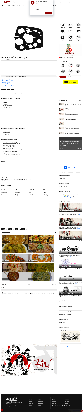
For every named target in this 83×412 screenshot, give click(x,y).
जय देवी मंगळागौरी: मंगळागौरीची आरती (67, 210)
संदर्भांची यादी (54, 403)
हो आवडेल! (48, 13)
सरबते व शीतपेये (17, 192)
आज (5, 5)
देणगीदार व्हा (31, 403)
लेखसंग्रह (53, 397)
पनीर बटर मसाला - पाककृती (33, 260)
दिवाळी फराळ (31, 195)
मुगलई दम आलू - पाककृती (6, 241)
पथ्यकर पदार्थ (3, 191)
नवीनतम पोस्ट (4, 284)
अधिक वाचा (78, 228)
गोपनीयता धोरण (40, 401)
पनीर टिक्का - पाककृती (5, 260)
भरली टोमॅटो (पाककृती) (6, 82)
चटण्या (30, 191)
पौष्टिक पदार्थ (45, 189)
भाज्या (16, 189)
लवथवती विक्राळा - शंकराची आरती (66, 253)
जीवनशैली (13, 5)
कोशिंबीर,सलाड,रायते (46, 188)
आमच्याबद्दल (31, 397)
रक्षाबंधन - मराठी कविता (64, 279)
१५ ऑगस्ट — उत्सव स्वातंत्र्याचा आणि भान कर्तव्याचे (72, 128)
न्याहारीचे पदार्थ (17, 188)
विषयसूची (53, 399)
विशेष (27, 5)
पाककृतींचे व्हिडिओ (46, 195)
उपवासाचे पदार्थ (31, 189)
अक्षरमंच (66, 113)
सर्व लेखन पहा (10, 180)
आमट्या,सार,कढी (31, 188)
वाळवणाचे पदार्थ (3, 195)
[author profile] (3, 59)
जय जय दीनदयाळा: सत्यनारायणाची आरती (67, 238)
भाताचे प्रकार (31, 194)
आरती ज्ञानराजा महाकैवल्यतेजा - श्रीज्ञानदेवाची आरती (69, 293)
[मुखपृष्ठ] (2, 5)
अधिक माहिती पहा (4, 180)
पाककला (9, 185)
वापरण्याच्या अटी (40, 403)
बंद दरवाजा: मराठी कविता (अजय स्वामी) (70, 119)
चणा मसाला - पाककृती (5, 279)
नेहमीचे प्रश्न (30, 405)
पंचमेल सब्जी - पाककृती (5, 251)
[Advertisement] (29, 68)
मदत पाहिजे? (67, 401)
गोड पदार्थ (16, 194)
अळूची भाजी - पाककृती (32, 269)
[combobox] (38, 9)
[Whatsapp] (67, 2)
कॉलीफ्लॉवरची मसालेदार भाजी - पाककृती (35, 241)
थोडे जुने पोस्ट (54, 284)
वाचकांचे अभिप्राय (67, 397)
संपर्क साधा (30, 399)
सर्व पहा (80, 100)
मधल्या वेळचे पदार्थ (4, 192)
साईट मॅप (39, 405)
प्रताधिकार (39, 397)
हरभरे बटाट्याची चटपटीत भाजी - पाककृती (8, 85)
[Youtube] (56, 2)
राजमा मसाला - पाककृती (32, 251)
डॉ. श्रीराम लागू (79, 148)
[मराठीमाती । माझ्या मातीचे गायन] (14, 3)
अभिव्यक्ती (18, 5)
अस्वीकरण (39, 399)
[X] (58, 2)
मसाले (16, 191)
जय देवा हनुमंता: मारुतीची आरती (66, 266)
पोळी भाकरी (3, 189)
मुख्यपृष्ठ (29, 284)
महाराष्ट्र (9, 5)
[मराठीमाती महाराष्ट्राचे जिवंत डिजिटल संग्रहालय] (70, 50)
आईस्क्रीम (44, 192)
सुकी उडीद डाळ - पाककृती (6, 78)
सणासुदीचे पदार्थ (17, 195)
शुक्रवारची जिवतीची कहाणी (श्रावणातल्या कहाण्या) (69, 225)
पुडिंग (30, 192)
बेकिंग (2, 194)
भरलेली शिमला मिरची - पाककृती (7, 80)
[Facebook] (60, 2)
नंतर (40, 13)
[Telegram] (69, 2)
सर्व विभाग (66, 403)
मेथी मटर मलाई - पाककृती (32, 279)
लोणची (44, 191)
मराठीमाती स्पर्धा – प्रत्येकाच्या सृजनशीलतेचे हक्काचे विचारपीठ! (10, 375)
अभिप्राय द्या (66, 399)
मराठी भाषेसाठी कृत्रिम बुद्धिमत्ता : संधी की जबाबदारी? (72, 133)
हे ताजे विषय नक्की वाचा (64, 100)
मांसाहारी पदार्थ (45, 194)
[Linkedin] (65, 2)
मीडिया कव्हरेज (54, 401)
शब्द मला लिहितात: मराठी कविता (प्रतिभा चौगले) (71, 114)
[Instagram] (62, 2)
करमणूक (23, 5)
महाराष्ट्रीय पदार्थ (3, 188)
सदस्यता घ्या (30, 401)
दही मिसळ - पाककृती (5, 269)
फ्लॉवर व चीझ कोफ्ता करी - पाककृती (8, 83)
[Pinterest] (63, 2)
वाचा (55, 5)
